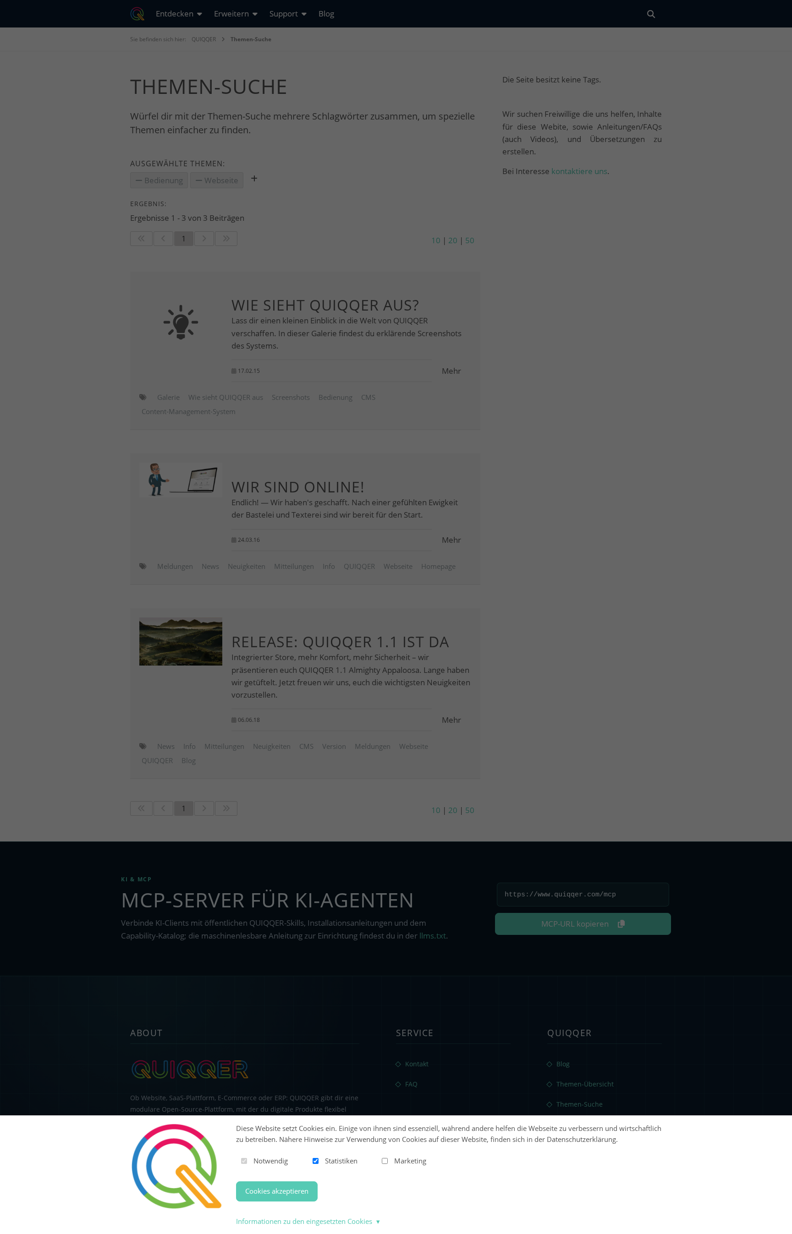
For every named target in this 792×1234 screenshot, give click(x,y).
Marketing (410, 1160)
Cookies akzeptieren (276, 1191)
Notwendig (270, 1160)
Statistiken (341, 1160)
